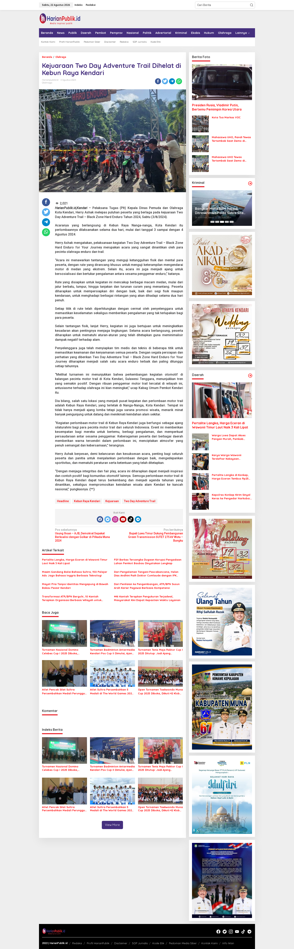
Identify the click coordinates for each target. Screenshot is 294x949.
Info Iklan (228, 943)
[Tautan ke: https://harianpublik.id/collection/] (250, 375)
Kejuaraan (112, 501)
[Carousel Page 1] (212, 222)
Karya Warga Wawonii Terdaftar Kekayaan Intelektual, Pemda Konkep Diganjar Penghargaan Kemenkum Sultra (230, 456)
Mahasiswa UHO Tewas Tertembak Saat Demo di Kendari (228, 158)
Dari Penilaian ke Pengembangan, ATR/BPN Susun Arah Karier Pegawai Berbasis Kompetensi (147, 585)
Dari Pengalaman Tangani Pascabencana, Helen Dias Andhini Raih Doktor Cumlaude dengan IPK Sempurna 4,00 (146, 573)
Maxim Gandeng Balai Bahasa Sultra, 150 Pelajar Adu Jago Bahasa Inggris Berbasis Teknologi (74, 573)
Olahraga (47, 82)
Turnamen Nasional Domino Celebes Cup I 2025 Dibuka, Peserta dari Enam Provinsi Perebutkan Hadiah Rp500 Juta (63, 651)
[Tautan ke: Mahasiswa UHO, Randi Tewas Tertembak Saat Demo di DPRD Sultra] (200, 143)
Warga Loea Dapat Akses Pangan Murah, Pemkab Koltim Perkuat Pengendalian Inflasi (231, 437)
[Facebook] (100, 519)
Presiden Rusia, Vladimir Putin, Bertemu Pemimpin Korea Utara (217, 107)
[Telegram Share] (172, 81)
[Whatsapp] (179, 81)
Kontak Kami (209, 943)
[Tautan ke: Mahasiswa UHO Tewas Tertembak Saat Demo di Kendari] (200, 163)
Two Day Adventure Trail (139, 501)
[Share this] (158, 81)
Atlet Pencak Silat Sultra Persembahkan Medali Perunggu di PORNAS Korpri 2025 (63, 691)
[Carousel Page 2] (217, 222)
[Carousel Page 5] (232, 222)
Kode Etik (158, 943)
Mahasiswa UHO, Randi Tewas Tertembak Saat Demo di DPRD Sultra (231, 139)
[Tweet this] (165, 81)
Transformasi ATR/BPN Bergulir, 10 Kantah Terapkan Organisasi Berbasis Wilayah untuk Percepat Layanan (71, 598)
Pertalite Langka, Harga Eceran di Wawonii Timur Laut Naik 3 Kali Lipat (74, 561)
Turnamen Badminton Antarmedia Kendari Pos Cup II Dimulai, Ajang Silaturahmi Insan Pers (112, 651)
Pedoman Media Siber (183, 943)
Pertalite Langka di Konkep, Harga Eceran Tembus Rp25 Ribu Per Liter (230, 476)
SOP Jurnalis (140, 943)
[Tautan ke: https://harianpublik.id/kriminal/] (250, 183)
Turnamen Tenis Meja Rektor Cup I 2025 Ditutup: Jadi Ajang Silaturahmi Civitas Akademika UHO (160, 651)
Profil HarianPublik (98, 943)
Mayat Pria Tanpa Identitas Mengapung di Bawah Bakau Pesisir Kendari (75, 585)
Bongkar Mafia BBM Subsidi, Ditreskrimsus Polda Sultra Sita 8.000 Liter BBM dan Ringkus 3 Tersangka (219, 211)
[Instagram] (115, 519)
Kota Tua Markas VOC (226, 117)
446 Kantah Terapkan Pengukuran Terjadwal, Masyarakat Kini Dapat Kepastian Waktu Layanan (147, 598)
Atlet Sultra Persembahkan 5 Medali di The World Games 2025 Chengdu (111, 691)
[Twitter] (107, 519)
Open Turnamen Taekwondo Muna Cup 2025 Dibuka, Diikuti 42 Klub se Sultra (160, 691)
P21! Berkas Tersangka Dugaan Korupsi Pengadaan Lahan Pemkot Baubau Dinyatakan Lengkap (147, 561)
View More (112, 825)
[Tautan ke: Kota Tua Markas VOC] (200, 123)
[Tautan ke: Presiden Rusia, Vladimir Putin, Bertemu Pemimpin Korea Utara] (222, 82)
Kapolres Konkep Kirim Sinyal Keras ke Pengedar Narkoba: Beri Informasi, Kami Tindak (231, 496)
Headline (63, 501)
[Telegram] (138, 519)
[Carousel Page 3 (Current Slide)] (222, 222)
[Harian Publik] (60, 18)
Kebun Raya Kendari (87, 501)
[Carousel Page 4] (227, 222)
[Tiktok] (131, 519)
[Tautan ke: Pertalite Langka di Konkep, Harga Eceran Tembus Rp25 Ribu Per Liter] (200, 481)
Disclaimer (120, 943)
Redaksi (77, 943)
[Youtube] (123, 519)
